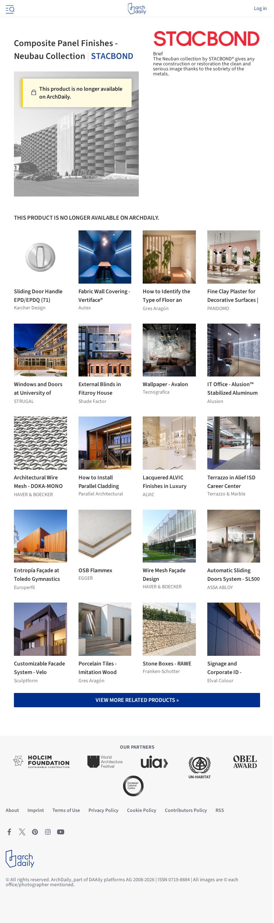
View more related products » (137, 700)
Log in (260, 8)
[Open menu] (9, 9)
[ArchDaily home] (137, 8)
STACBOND (112, 56)
